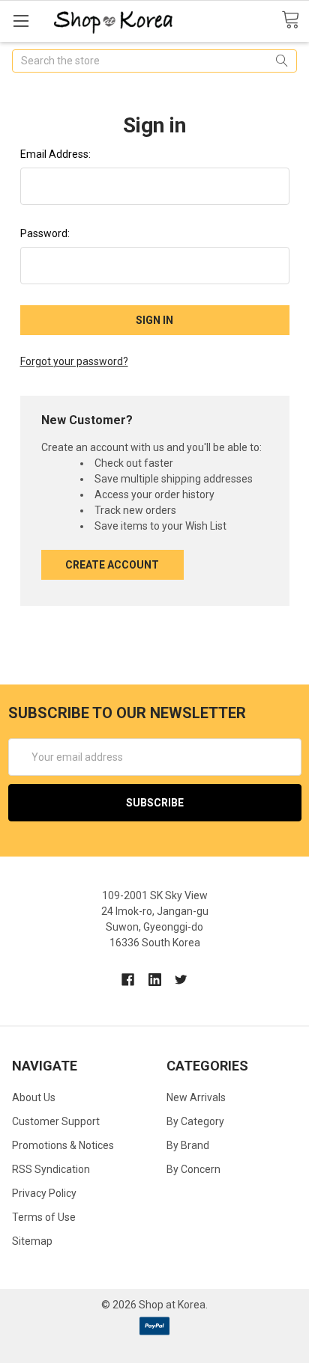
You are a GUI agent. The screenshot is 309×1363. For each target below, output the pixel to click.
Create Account (112, 565)
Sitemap (32, 1241)
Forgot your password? (74, 361)
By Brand (187, 1145)
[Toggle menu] (20, 20)
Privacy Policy (44, 1193)
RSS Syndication (51, 1169)
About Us (34, 1097)
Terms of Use (44, 1217)
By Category (195, 1121)
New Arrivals (196, 1097)
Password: (45, 233)
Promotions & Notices (63, 1145)
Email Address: (55, 154)
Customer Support (56, 1121)
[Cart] (295, 20)
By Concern (193, 1169)
